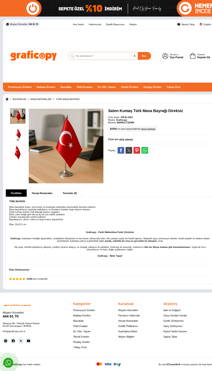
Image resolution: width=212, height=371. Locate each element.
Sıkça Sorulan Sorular (175, 315)
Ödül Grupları (85, 87)
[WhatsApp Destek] (8, 363)
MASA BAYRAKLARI (41, 99)
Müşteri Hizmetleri (128, 310)
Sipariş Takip (170, 336)
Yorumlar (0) (70, 193)
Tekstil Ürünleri (129, 87)
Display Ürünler (152, 87)
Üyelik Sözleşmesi (173, 320)
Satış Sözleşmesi (172, 326)
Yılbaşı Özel (173, 87)
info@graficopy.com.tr (14, 331)
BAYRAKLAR (19, 99)
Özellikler (16, 193)
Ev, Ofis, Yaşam (107, 87)
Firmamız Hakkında (129, 315)
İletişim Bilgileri (126, 336)
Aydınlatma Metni (127, 331)
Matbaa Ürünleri (46, 87)
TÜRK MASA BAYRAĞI (68, 99)
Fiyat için (120, 139)
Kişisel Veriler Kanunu (175, 331)
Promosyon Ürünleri (20, 87)
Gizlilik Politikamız (128, 326)
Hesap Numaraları (42, 193)
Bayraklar (66, 87)
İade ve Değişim (172, 310)
